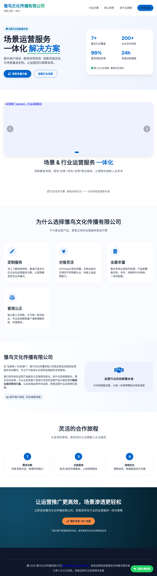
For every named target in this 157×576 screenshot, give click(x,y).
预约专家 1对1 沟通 (80, 521)
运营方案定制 (143, 568)
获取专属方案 (19, 73)
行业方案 (94, 7)
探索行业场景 (45, 73)
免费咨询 (145, 7)
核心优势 (109, 7)
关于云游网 (126, 7)
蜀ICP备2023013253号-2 (76, 565)
